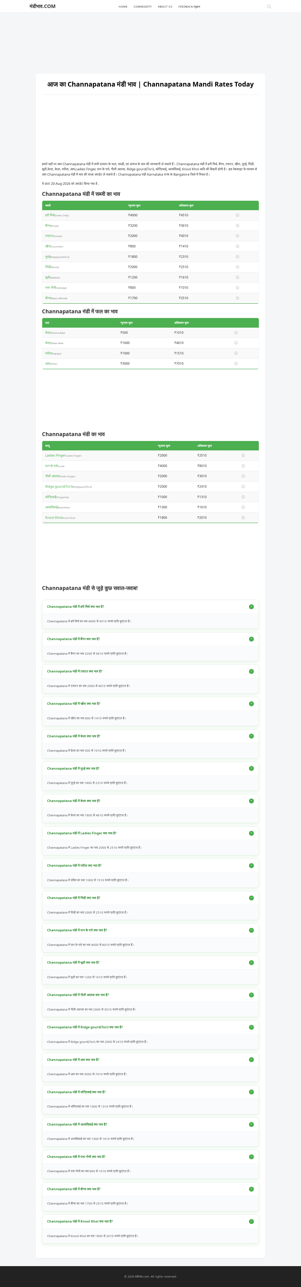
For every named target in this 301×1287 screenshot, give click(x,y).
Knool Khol (53, 517)
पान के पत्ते (51, 466)
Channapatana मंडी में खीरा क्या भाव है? (73, 703)
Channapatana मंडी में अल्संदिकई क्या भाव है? (77, 1124)
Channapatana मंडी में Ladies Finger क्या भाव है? (82, 833)
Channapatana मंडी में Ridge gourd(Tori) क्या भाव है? (85, 1027)
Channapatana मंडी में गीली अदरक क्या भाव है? (78, 995)
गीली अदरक (52, 476)
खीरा (48, 246)
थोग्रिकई (50, 497)
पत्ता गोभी (50, 287)
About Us (165, 6)
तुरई (47, 256)
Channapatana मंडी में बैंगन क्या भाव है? (73, 639)
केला (48, 332)
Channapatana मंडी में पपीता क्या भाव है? (74, 865)
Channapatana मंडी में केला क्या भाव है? (73, 736)
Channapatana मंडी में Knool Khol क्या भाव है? (80, 1221)
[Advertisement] (150, 41)
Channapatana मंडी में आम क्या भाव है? (73, 1059)
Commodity (143, 6)
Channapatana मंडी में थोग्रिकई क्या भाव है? (76, 1092)
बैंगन (47, 225)
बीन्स (48, 298)
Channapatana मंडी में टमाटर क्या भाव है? (74, 671)
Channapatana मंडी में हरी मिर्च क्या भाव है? (75, 606)
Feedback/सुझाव (189, 6)
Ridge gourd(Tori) (58, 486)
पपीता (48, 353)
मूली (47, 277)
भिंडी (48, 267)
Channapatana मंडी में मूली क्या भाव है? (73, 962)
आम (47, 363)
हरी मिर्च (49, 215)
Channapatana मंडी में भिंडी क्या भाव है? (73, 898)
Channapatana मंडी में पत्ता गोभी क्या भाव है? (76, 1156)
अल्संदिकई (51, 507)
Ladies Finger (55, 455)
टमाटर (49, 235)
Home (123, 6)
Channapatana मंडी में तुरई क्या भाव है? (73, 768)
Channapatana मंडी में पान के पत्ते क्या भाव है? (77, 930)
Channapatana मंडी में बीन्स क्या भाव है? (74, 1189)
